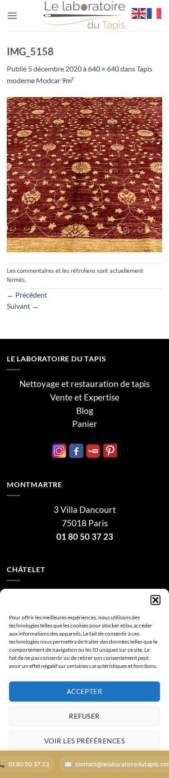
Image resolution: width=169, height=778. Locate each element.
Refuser (84, 716)
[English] (139, 12)
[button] (155, 600)
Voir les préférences (84, 741)
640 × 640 (103, 68)
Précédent (27, 294)
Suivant (23, 306)
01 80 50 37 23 (84, 537)
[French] (154, 12)
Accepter (85, 691)
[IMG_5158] (84, 173)
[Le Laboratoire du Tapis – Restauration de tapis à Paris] (85, 15)
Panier (84, 424)
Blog (84, 411)
